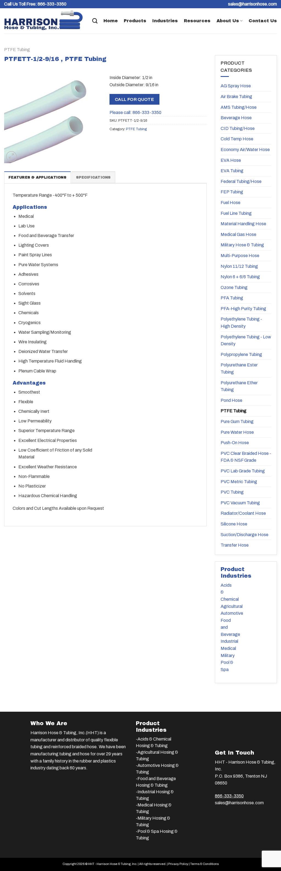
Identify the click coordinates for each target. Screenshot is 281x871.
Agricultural (232, 606)
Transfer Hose (235, 545)
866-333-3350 (52, 4)
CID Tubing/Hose (238, 128)
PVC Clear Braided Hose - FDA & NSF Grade (246, 457)
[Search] (94, 21)
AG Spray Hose (236, 86)
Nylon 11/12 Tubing (239, 266)
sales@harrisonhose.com (239, 802)
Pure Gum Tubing (237, 421)
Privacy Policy (178, 864)
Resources (197, 20)
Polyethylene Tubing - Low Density (246, 340)
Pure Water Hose (237, 432)
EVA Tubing (232, 170)
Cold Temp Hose (237, 139)
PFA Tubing (232, 298)
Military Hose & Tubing (242, 245)
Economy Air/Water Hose (245, 149)
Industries (165, 20)
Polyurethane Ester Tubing (239, 368)
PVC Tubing (232, 492)
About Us (228, 20)
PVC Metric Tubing (239, 481)
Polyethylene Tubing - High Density (241, 323)
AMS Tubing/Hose (239, 107)
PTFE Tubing (17, 49)
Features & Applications (37, 177)
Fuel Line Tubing (236, 213)
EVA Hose (231, 160)
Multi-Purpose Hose (240, 255)
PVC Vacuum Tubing (240, 502)
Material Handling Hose (243, 223)
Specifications (93, 177)
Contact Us (263, 20)
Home (110, 20)
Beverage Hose (236, 117)
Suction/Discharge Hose (244, 534)
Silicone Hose (234, 524)
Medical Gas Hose (238, 234)
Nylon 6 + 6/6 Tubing (240, 276)
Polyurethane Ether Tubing (239, 386)
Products (135, 20)
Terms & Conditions (204, 864)
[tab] (37, 177)
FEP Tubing (232, 192)
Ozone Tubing (234, 287)
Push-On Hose (235, 442)
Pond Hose (231, 400)
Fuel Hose (230, 202)
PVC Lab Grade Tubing (243, 471)
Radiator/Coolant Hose (243, 513)
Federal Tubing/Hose (241, 181)
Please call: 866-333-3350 (135, 112)
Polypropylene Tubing (241, 354)
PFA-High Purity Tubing (243, 308)
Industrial (229, 641)
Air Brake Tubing (236, 96)
